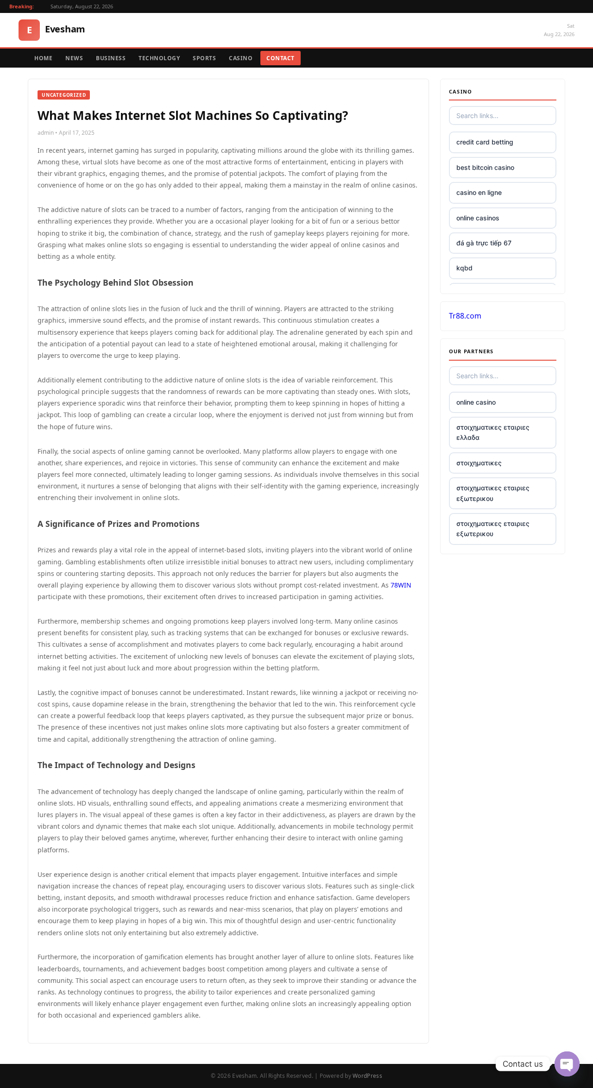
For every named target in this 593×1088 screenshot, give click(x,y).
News (74, 58)
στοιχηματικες (479, 463)
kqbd (464, 268)
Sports (204, 58)
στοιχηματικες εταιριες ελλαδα (493, 432)
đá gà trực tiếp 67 (483, 243)
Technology (159, 58)
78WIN (401, 585)
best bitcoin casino (485, 167)
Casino (240, 58)
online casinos (477, 218)
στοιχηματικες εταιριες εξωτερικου (493, 493)
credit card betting (484, 142)
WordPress (367, 1076)
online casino (476, 402)
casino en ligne (479, 192)
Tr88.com (465, 316)
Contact (280, 58)
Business (111, 58)
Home (43, 58)
